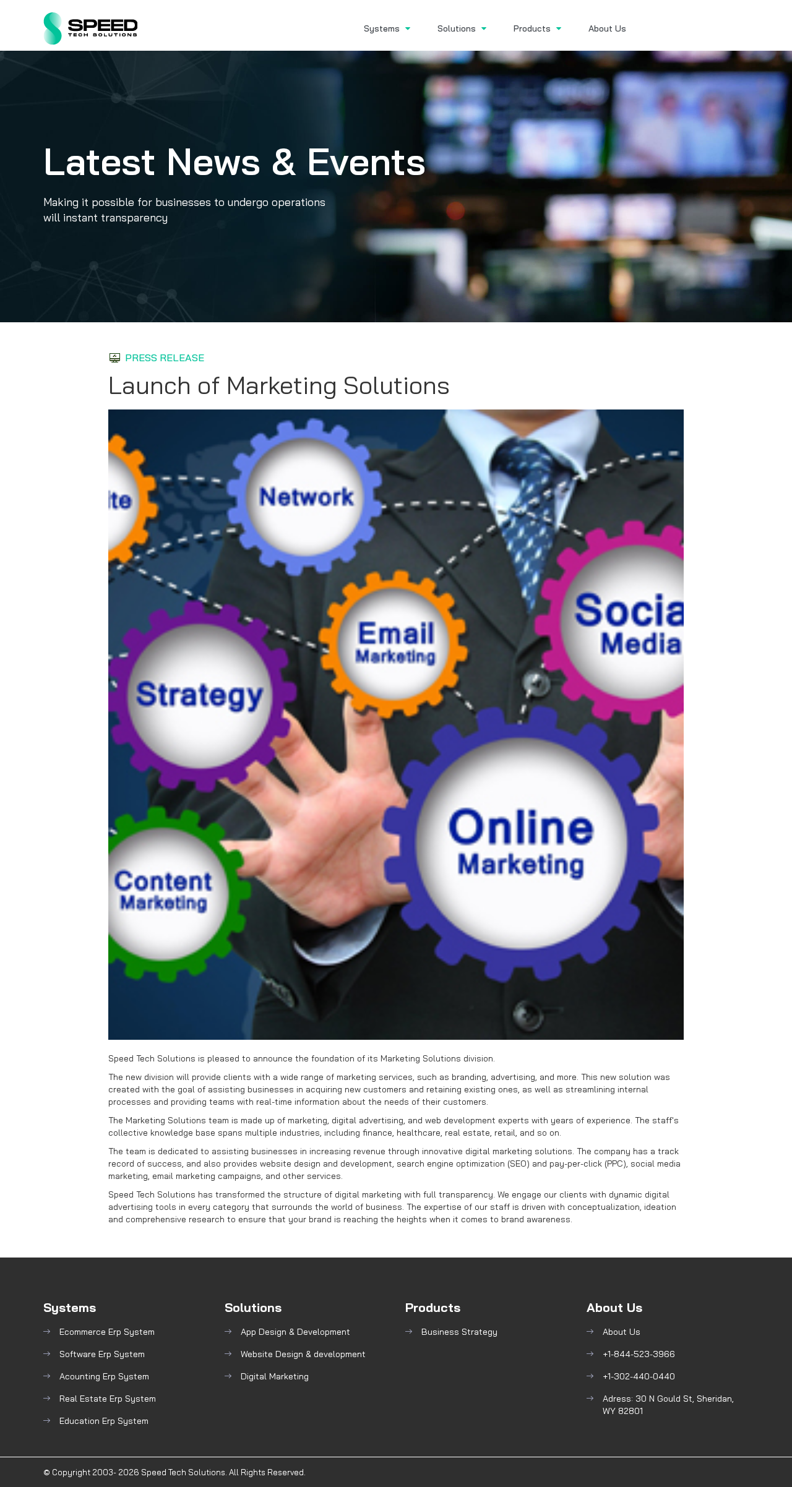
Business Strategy (459, 1331)
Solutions (457, 28)
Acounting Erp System (104, 1376)
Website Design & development (303, 1354)
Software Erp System (102, 1354)
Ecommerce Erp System (107, 1331)
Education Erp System (103, 1420)
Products (533, 28)
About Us (607, 28)
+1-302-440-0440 (639, 1376)
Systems (383, 28)
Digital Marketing (275, 1376)
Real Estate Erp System (107, 1398)
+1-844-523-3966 (639, 1354)
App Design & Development (295, 1331)
